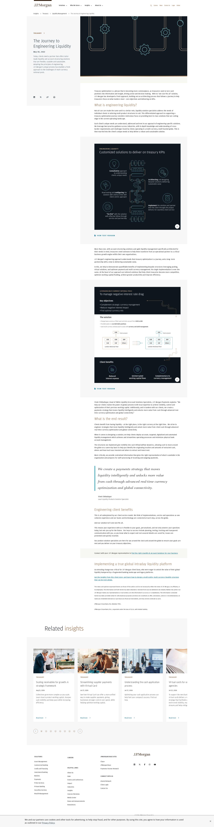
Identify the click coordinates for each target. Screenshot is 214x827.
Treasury (37, 33)
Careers (156, 5)
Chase (102, 761)
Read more (39, 718)
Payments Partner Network (110, 769)
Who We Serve (75, 5)
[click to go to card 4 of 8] (55, 731)
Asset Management (40, 761)
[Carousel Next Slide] (80, 731)
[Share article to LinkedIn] (34, 97)
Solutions (62, 5)
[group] (57, 731)
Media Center (71, 797)
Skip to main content (9, 2)
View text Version (106, 235)
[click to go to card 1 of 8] (41, 731)
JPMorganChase (106, 765)
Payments (37, 779)
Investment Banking (41, 772)
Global (178, 5)
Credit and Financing (41, 769)
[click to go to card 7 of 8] (69, 731)
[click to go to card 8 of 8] (74, 731)
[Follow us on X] (140, 764)
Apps (69, 776)
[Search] (151, 5)
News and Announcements (76, 801)
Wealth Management (41, 793)
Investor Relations (73, 794)
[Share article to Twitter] (41, 97)
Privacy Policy (48, 822)
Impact (69, 783)
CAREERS (70, 758)
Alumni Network (106, 781)
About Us (98, 5)
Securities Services (40, 790)
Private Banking (39, 786)
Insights (87, 5)
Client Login (104, 785)
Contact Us (167, 5)
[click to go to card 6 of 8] (65, 731)
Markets (37, 776)
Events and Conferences (75, 780)
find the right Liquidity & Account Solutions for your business (155, 553)
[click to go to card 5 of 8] (60, 731)
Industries (70, 787)
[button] (210, 821)
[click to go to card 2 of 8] (46, 731)
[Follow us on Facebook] (144, 764)
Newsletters (71, 805)
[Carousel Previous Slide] (35, 731)
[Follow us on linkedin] (134, 764)
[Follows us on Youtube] (155, 764)
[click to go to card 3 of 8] (51, 731)
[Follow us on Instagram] (149, 764)
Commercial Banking (41, 765)
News (161, 5)
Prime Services (39, 783)
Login (173, 5)
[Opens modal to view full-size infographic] (177, 226)
